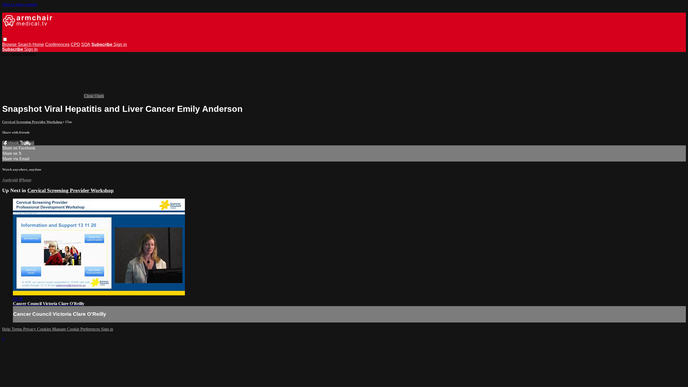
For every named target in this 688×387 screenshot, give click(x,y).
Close (89, 96)
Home (38, 44)
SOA (85, 44)
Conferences (57, 44)
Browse (10, 44)
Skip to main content (19, 4)
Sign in (120, 44)
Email (29, 143)
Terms (17, 329)
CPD (75, 44)
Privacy (30, 329)
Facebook (11, 143)
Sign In (31, 49)
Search (25, 44)
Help (7, 329)
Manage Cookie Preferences (76, 329)
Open (99, 96)
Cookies (44, 329)
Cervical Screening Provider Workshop (32, 122)
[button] (5, 39)
